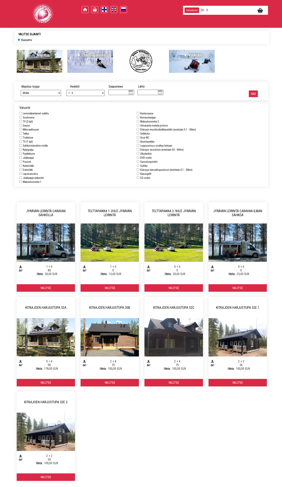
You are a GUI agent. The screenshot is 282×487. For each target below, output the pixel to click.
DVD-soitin (146, 157)
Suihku (144, 165)
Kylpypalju (28, 149)
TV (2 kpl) (28, 121)
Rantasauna (146, 113)
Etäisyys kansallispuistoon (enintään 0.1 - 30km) (166, 169)
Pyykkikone (29, 153)
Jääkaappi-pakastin (33, 177)
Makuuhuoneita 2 (149, 121)
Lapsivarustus (30, 173)
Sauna (26, 125)
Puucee (27, 161)
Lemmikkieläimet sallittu (36, 113)
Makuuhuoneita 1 (32, 181)
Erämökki (28, 169)
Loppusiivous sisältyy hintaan (156, 145)
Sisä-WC (144, 137)
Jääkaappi (28, 157)
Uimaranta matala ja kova (154, 125)
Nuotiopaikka (147, 141)
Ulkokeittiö (146, 153)
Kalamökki (28, 165)
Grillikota (145, 133)
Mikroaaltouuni (31, 129)
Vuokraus (195, 55)
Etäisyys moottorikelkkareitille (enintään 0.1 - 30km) (168, 129)
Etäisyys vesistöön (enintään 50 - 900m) (162, 149)
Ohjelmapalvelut (94, 55)
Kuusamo (26, 40)
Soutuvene (29, 117)
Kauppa (144, 55)
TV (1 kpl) (28, 141)
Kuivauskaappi (148, 117)
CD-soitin (145, 177)
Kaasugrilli (145, 173)
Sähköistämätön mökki (35, 145)
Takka (26, 133)
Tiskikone (28, 137)
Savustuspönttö (149, 161)
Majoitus (43, 55)
